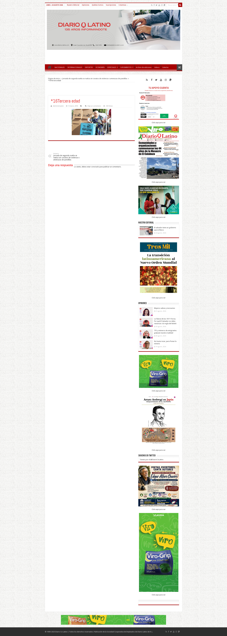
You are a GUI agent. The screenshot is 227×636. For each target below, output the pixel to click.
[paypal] (164, 5)
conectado (95, 167)
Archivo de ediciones (143, 67)
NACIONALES (60, 67)
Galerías (165, 67)
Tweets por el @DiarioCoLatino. (152, 460)
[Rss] (152, 5)
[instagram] (162, 5)
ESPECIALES (111, 67)
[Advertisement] (113, 56)
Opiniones (85, 5)
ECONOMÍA (100, 67)
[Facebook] (154, 5)
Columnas (122, 5)
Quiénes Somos (97, 5)
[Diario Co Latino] (113, 30)
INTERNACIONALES (75, 67)
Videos (156, 67)
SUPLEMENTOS (126, 67)
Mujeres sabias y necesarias (164, 308)
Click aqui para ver (159, 123)
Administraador (58, 106)
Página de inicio (54, 79)
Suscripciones (111, 5)
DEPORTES (89, 67)
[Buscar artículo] (180, 5)
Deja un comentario (94, 106)
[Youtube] (159, 5)
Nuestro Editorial (73, 5)
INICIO (49, 67)
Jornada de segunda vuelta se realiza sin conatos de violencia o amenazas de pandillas (94, 79)
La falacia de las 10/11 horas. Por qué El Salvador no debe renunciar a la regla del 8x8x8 (165, 321)
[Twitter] (156, 5)
